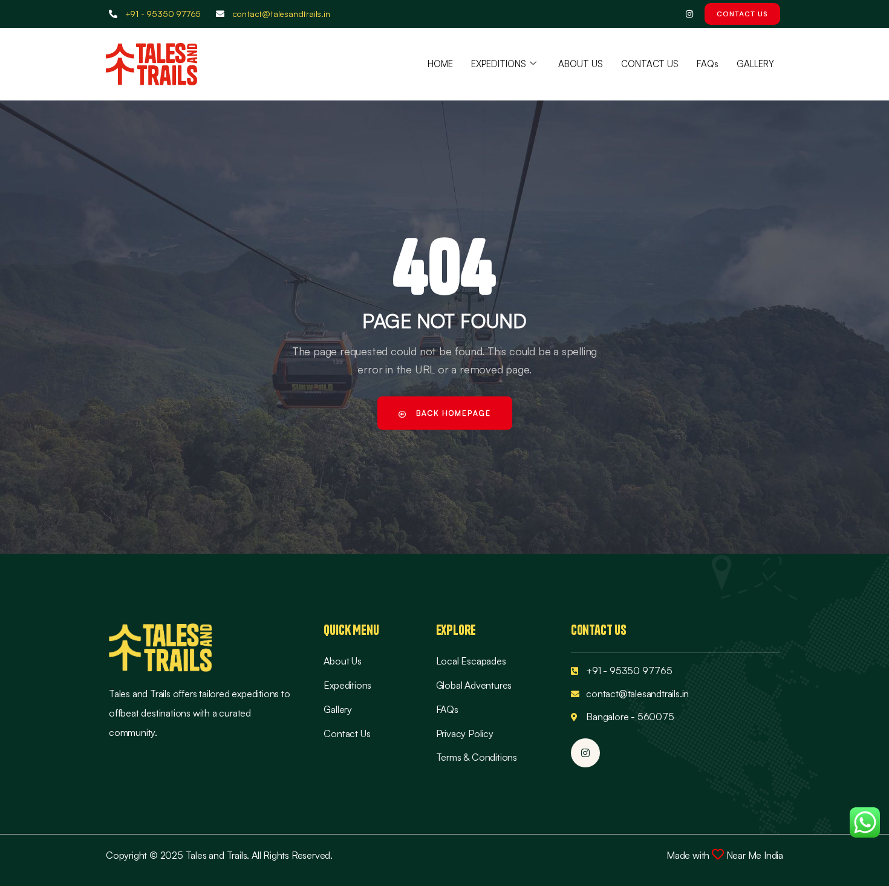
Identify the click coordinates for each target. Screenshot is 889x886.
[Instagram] (689, 14)
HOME (440, 64)
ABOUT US (580, 64)
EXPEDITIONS (498, 64)
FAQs (707, 64)
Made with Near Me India (724, 855)
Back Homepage (452, 413)
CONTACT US (650, 64)
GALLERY (755, 64)
